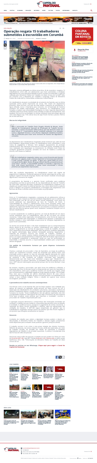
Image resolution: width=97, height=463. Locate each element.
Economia (20, 10)
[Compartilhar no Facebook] (5, 42)
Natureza (36, 10)
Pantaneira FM (87, 4)
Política (12, 10)
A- (60, 28)
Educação (28, 10)
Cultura (50, 10)
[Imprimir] (5, 48)
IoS (44, 338)
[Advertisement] (82, 97)
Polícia (58, 10)
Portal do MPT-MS (18, 338)
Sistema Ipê (50, 338)
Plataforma (85, 458)
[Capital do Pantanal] (48, 4)
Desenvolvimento (73, 458)
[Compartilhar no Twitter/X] (5, 45)
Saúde (43, 10)
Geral (5, 10)
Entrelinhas (66, 10)
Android (38, 338)
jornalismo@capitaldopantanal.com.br (31, 448)
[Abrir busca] (91, 10)
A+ (63, 28)
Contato (74, 10)
